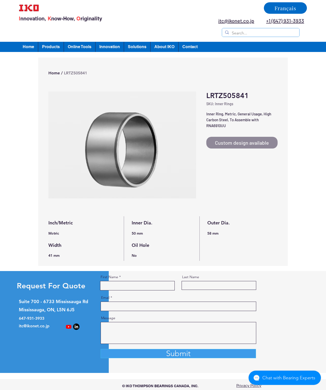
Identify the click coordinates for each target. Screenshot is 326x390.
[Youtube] (68, 327)
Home (54, 73)
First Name (109, 277)
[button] (51, 47)
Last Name (190, 277)
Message (108, 318)
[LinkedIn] (76, 327)
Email (105, 297)
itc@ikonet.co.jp (34, 326)
